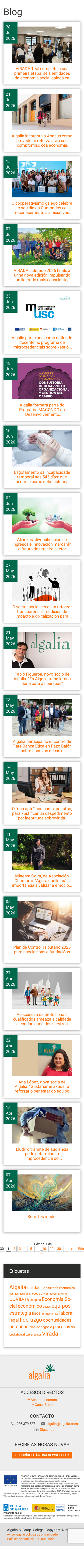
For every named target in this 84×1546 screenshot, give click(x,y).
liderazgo (31, 1319)
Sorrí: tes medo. (42, 1216)
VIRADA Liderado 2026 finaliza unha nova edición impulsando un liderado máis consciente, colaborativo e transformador (42, 277)
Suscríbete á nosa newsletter (42, 1455)
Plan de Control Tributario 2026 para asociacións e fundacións (42, 949)
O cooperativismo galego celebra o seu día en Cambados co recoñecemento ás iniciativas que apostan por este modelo (42, 210)
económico (30, 1306)
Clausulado (46, 1539)
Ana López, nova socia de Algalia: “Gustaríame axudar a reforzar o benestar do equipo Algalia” (42, 1088)
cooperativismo (58, 1293)
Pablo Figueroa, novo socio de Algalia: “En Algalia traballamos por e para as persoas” (42, 679)
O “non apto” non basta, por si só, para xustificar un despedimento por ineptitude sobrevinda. (42, 813)
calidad (34, 1287)
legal (14, 1320)
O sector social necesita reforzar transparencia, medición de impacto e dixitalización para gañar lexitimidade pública (42, 613)
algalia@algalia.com (62, 1424)
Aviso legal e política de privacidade (32, 1534)
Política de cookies (20, 1539)
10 (44, 1249)
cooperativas (40, 1293)
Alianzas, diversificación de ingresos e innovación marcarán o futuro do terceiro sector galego (42, 546)
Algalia (17, 1287)
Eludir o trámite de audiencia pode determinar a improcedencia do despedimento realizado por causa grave (42, 1158)
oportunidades (57, 1320)
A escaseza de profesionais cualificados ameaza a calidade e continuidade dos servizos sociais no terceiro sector (42, 1021)
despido (35, 1300)
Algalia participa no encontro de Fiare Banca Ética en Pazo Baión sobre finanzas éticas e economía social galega (42, 748)
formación (48, 1313)
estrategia (20, 1313)
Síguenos (47, 1430)
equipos (61, 1306)
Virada (50, 1333)
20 (51, 1249)
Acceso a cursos (44, 1400)
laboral (66, 1313)
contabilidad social (20, 1293)
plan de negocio (40, 1327)
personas (18, 1326)
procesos (61, 1326)
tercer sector (33, 1334)
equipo (47, 1306)
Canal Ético (44, 1405)
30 (59, 1249)
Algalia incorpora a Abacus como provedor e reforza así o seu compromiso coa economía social (42, 142)
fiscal (36, 1313)
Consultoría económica (58, 1288)
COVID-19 (19, 1299)
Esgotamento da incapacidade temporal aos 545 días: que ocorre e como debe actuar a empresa (42, 479)
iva (56, 1313)
